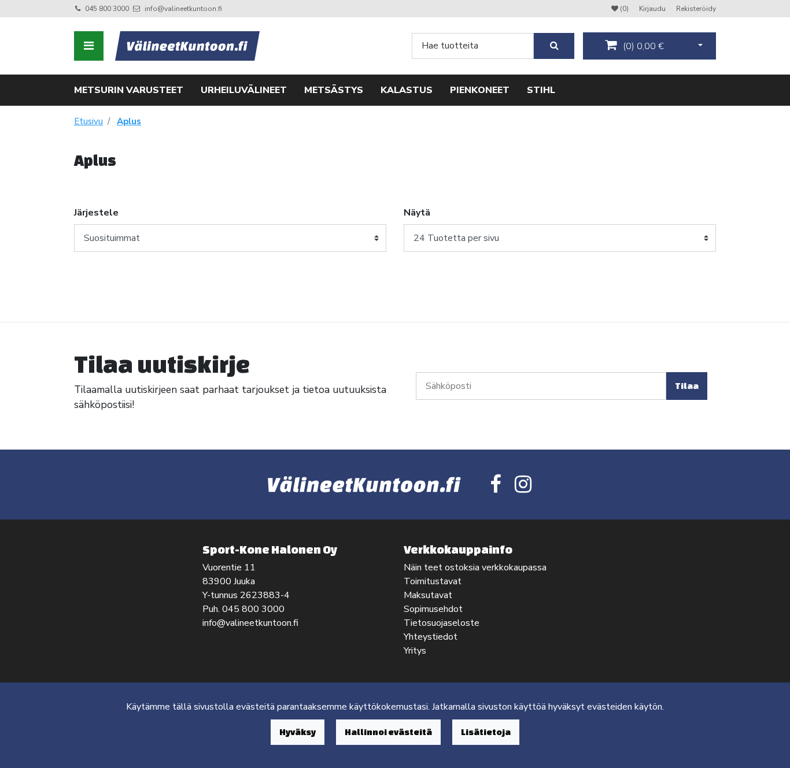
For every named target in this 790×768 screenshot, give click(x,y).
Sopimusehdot (433, 609)
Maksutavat (428, 595)
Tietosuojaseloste (441, 623)
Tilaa (687, 386)
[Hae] (554, 46)
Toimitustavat (433, 581)
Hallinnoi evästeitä (388, 732)
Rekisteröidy (696, 8)
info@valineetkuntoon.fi (183, 8)
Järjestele (96, 212)
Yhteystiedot (430, 636)
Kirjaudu (653, 8)
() (642, 46)
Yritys (415, 650)
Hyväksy (297, 732)
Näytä (417, 212)
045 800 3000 (107, 8)
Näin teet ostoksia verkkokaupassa (475, 567)
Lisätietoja (486, 732)
